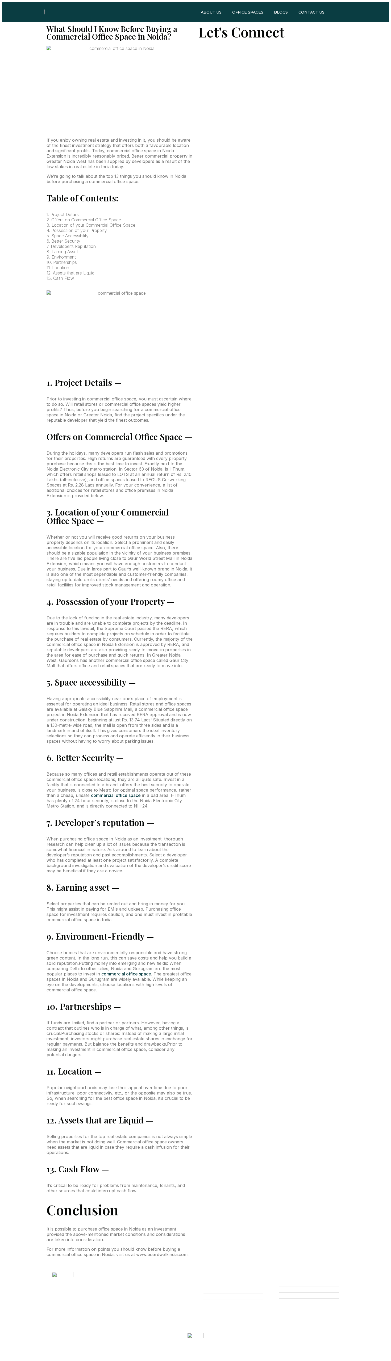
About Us (211, 12)
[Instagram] (87, 1318)
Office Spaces (247, 12)
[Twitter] (66, 1318)
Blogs (281, 12)
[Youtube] (77, 1318)
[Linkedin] (98, 1318)
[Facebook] (55, 1318)
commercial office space (116, 795)
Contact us (311, 12)
